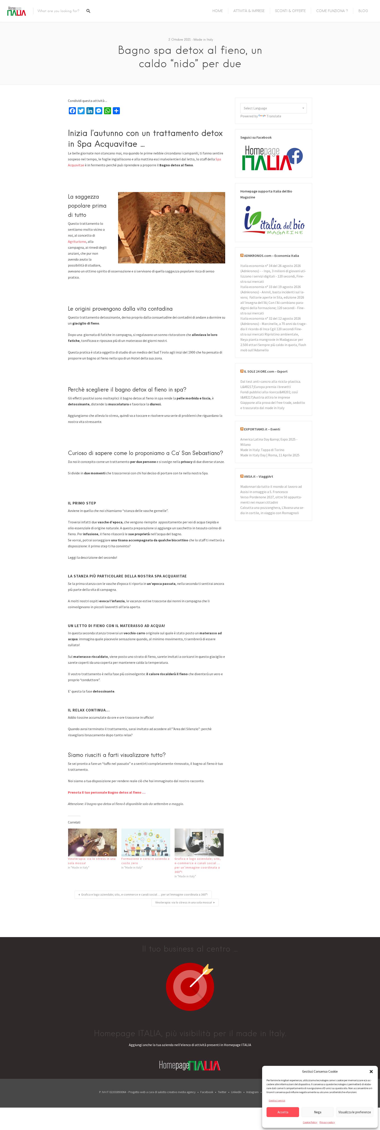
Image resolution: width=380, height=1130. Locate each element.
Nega (317, 1112)
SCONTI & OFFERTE (290, 11)
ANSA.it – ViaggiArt (258, 476)
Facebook (206, 1092)
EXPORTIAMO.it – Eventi (262, 429)
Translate (274, 116)
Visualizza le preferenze (354, 1112)
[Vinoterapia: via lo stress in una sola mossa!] (92, 842)
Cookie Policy (310, 1122)
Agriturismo (77, 241)
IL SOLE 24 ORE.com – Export (266, 371)
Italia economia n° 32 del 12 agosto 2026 (270, 318)
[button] (371, 1071)
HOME (217, 11)
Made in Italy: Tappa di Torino (262, 450)
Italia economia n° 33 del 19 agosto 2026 (270, 287)
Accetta (283, 1112)
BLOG (363, 11)
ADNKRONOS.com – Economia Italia (271, 255)
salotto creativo (167, 1092)
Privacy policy (327, 1122)
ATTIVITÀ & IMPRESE (249, 11)
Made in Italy (203, 40)
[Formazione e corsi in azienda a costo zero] (145, 842)
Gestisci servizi (277, 1100)
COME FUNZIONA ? (332, 11)
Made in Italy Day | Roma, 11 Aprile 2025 (270, 455)
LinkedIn (236, 1092)
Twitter (222, 1092)
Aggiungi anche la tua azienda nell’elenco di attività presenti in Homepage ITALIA (190, 1045)
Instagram (252, 1092)
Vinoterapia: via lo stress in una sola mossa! (183, 902)
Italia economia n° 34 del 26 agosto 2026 (270, 265)
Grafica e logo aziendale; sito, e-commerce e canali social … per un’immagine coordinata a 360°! (144, 894)
